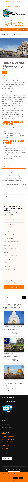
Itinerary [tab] (6, 192)
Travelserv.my (18, 469)
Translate (10, 460)
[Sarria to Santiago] (14, 345)
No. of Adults (8, 245)
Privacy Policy (11, 282)
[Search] (18, 29)
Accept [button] (15, 478)
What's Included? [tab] (8, 196)
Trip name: (7, 212)
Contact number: (9, 238)
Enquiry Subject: (9, 259)
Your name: (7, 218)
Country (6, 231)
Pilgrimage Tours (17, 326)
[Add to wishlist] (22, 312)
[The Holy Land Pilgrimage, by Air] (14, 372)
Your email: (7, 224)
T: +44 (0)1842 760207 (8, 436)
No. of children (8, 252)
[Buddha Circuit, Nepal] (14, 318)
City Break (5, 417)
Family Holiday (7, 326)
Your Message (8, 266)
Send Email (14, 287)
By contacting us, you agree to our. (14, 281)
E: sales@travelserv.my (8, 448)
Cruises (4, 420)
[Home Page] (2, 29)
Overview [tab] (6, 166)
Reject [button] (21, 478)
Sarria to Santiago (10, 356)
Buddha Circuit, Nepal (11, 329)
